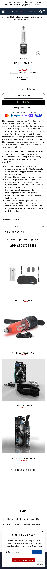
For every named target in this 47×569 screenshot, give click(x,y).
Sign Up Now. (27, 19)
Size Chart (10, 226)
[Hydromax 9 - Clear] (12, 501)
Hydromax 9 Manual (11, 219)
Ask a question (13, 232)
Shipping (14, 72)
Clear (23, 82)
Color (23, 77)
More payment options (23, 108)
